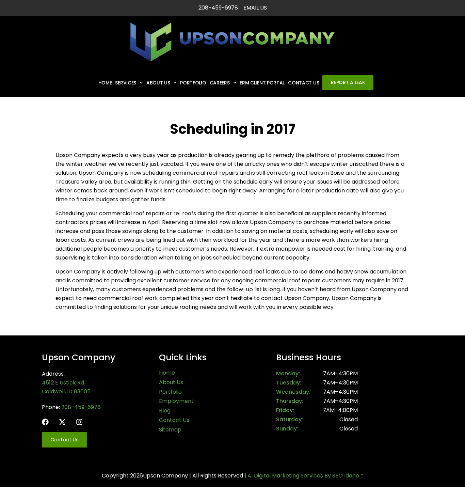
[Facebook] (45, 422)
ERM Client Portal (262, 82)
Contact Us (303, 82)
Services (125, 82)
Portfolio (193, 82)
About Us (158, 82)
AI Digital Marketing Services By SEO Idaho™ (305, 476)
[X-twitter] (62, 422)
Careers (220, 82)
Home (105, 82)
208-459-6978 (81, 407)
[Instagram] (79, 422)
